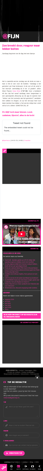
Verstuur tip (15, 453)
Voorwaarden (34, 374)
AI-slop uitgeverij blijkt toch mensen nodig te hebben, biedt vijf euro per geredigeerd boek (21, 265)
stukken (25, 462)
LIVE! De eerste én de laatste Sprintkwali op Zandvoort (21, 278)
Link (5, 421)
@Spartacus (6, 140)
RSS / (35, 370)
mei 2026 (8, 305)
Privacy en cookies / (14, 372)
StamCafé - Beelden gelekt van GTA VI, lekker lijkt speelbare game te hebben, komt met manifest (20, 261)
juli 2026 (7, 301)
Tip (5, 402)
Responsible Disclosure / (12, 374)
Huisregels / (29, 370)
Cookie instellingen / (29, 372)
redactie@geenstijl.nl (11, 398)
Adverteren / (25, 374)
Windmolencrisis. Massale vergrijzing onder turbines (21, 288)
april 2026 (8, 307)
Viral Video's (15, 462)
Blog (31, 462)
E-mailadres (9, 441)
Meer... (7, 309)
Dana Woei (17, 91)
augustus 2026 (9, 299)
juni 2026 (8, 303)
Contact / (22, 370)
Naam (6, 431)
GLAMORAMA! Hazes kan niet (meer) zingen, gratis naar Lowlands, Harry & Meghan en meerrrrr (22, 281)
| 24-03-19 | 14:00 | (20, 140)
